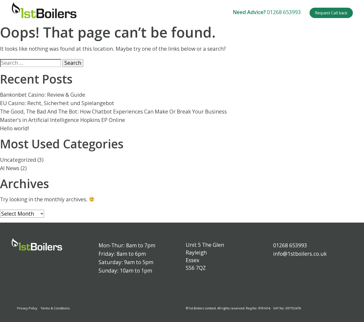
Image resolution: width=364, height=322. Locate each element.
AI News (9, 168)
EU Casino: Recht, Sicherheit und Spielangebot (57, 103)
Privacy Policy (27, 308)
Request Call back (331, 13)
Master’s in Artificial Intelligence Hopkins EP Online (62, 119)
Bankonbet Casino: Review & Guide (42, 94)
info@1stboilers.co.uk (300, 253)
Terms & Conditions (55, 308)
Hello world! (14, 128)
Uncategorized (18, 159)
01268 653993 (284, 12)
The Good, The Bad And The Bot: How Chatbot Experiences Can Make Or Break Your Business (113, 111)
